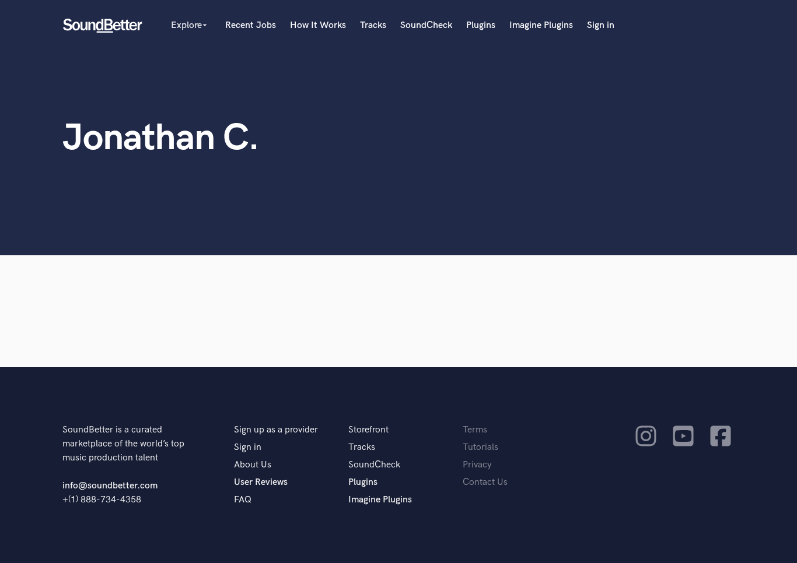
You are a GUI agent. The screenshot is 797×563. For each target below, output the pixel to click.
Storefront (368, 429)
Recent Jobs (250, 25)
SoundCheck (426, 25)
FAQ (242, 499)
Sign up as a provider (276, 429)
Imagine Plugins (541, 25)
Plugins (480, 25)
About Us (252, 464)
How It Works (318, 25)
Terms (475, 429)
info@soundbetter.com (110, 485)
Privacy (477, 464)
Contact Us (485, 482)
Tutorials (480, 447)
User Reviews (261, 482)
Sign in (600, 25)
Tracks (373, 25)
